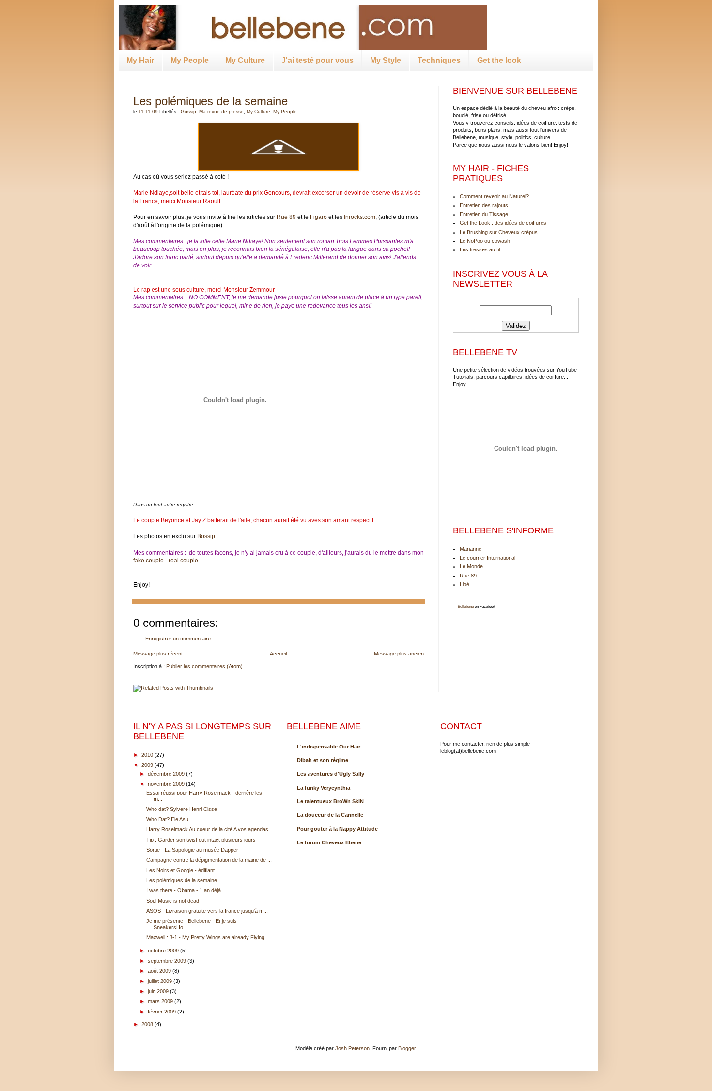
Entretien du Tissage (484, 214)
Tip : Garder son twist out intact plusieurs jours (201, 839)
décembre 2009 (166, 774)
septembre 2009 (167, 961)
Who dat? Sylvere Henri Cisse (181, 809)
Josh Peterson (352, 1048)
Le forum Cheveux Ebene (329, 842)
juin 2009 (158, 991)
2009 (147, 765)
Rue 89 (286, 217)
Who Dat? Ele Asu (167, 819)
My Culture (245, 60)
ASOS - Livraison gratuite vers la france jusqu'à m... (207, 911)
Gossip (188, 111)
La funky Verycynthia (323, 788)
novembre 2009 (166, 784)
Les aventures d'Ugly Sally (330, 774)
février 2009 (162, 1011)
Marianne (470, 549)
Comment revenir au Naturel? (494, 196)
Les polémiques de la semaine (210, 101)
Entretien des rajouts (484, 205)
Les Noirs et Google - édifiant (180, 870)
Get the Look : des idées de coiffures (503, 223)
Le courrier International (487, 558)
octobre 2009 (163, 950)
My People (189, 60)
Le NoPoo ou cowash (485, 241)
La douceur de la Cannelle (330, 815)
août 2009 (159, 971)
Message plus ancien (399, 653)
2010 (147, 755)
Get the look (499, 60)
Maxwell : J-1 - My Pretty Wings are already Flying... (207, 937)
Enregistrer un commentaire (178, 638)
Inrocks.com (359, 217)
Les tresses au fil (480, 249)
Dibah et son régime (322, 760)
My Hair (140, 60)
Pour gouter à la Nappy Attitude (337, 829)
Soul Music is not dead (172, 901)
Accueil (278, 653)
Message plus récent (158, 653)
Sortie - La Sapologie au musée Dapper (192, 850)
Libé (464, 584)
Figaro (318, 217)
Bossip (206, 536)
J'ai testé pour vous (317, 60)
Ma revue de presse (221, 111)
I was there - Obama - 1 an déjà (183, 890)
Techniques (439, 60)
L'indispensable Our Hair (328, 746)
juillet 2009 (160, 981)
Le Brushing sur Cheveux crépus (499, 232)
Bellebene (466, 606)
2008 (147, 1024)
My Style (385, 60)
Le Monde (471, 566)
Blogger (407, 1048)
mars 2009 (160, 1001)
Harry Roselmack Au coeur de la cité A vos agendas (207, 829)
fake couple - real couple (165, 560)
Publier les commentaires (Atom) (204, 666)
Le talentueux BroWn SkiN (330, 801)
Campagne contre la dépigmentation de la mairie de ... (209, 860)
